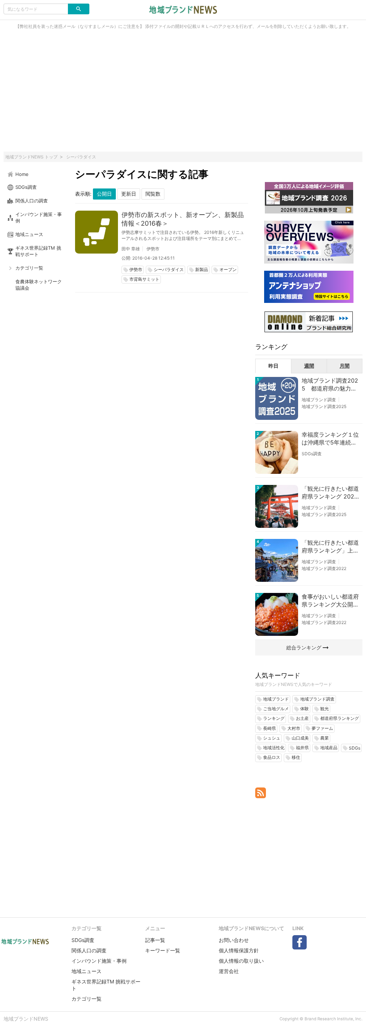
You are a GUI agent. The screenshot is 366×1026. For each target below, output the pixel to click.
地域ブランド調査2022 (324, 568)
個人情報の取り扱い (241, 961)
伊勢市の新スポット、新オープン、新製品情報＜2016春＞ (183, 219)
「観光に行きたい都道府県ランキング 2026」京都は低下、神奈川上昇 (330, 493)
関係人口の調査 (89, 950)
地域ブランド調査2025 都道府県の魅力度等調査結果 (330, 385)
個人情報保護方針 (239, 950)
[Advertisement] (183, 94)
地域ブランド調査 (319, 399)
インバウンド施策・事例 (99, 961)
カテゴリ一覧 (86, 999)
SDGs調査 (312, 453)
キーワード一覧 (162, 950)
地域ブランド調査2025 (324, 406)
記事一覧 (155, 940)
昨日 (273, 366)
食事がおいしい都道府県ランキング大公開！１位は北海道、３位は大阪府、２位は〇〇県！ (330, 601)
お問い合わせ (234, 940)
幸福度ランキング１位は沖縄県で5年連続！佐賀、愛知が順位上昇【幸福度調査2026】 (330, 439)
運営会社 (229, 971)
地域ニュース (86, 971)
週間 (309, 366)
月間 (345, 366)
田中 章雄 (131, 248)
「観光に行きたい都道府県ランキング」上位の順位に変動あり (330, 547)
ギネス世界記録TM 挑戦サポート (105, 984)
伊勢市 (153, 248)
